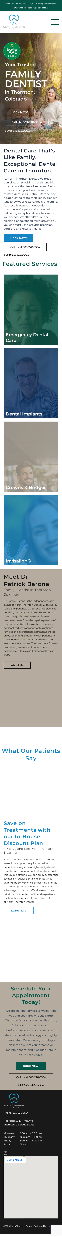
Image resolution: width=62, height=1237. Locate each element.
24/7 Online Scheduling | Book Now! (31, 8)
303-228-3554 (50, 3)
